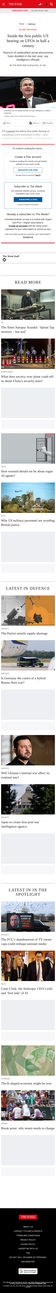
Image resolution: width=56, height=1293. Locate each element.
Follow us (35, 123)
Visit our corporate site (37, 1283)
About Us (28, 1227)
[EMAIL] (5, 260)
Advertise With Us (28, 1248)
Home (21, 24)
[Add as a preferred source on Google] (28, 1271)
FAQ (28, 1253)
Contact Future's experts (28, 1231)
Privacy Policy (28, 1240)
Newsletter (49, 123)
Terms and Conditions (28, 1235)
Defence (31, 24)
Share (8, 123)
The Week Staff (19, 65)
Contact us (28, 237)
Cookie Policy (28, 1244)
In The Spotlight (28, 30)
